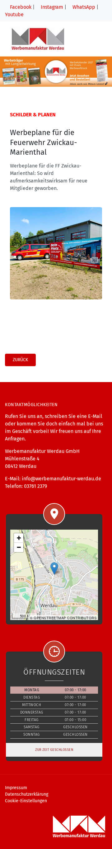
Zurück (20, 359)
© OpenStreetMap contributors (63, 617)
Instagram (51, 7)
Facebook (20, 7)
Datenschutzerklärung (26, 794)
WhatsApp (83, 7)
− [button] (19, 547)
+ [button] (19, 538)
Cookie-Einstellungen (26, 800)
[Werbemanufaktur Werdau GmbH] (38, 39)
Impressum (16, 787)
